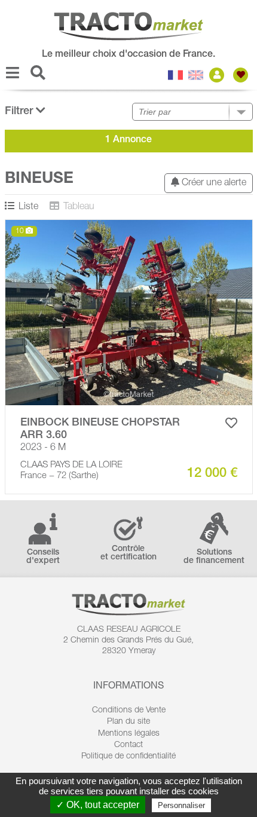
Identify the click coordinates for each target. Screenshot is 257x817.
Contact (128, 745)
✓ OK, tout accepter (97, 805)
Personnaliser (181, 805)
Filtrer (20, 111)
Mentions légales (129, 734)
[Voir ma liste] (242, 75)
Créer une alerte (212, 183)
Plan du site (128, 722)
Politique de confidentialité (128, 756)
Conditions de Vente (129, 710)
